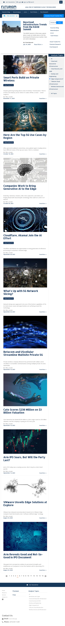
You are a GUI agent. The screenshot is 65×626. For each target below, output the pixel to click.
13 (37, 576)
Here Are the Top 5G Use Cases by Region (24, 136)
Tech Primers (33, 12)
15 (42, 576)
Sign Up (26, 2)
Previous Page (7, 576)
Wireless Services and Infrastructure (37, 609)
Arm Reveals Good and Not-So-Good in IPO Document (23, 556)
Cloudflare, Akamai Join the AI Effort (22, 237)
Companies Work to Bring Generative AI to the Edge (19, 187)
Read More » (38, 44)
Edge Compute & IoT (57, 79)
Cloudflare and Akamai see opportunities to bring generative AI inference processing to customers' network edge (24, 249)
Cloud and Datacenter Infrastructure (53, 63)
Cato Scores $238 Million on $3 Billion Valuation (22, 411)
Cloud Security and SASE (35, 601)
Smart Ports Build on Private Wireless (21, 79)
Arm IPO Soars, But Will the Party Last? (24, 459)
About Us (4, 592)
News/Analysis (17, 12)
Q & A (25, 12)
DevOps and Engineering (35, 603)
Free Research (44, 12)
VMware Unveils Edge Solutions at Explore (25, 503)
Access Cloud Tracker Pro (53, 16)
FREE (59, 22)
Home (3, 590)
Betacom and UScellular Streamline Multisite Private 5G (23, 353)
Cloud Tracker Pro (55, 42)
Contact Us (4, 597)
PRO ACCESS (11, 16)
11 (31, 576)
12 (34, 576)
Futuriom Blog (6, 12)
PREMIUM (53, 22)
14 (40, 576)
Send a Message (13, 619)
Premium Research (55, 44)
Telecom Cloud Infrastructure (36, 607)
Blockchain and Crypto (34, 596)
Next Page (45, 576)
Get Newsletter (10, 2)
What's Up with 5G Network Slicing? (20, 292)
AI (51, 58)
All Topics (54, 93)
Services (4, 595)
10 (28, 576)
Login (19, 2)
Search (32, 2)
